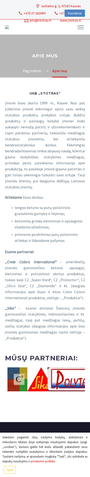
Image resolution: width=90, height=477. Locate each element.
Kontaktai (75, 13)
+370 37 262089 (34, 13)
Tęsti (9, 470)
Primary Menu (80, 27)
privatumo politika (43, 461)
